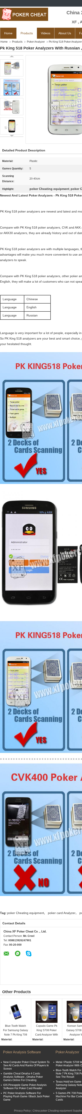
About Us (64, 33)
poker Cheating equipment (25, 913)
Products (27, 33)
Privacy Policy (22, 1110)
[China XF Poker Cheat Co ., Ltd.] (24, 14)
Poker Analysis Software (22, 1052)
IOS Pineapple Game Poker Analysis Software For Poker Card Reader (25, 1086)
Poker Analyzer (36, 41)
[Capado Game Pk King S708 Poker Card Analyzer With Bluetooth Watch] (46, 1012)
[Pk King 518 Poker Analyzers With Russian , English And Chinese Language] (11, 67)
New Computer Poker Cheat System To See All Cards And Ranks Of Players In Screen (26, 1065)
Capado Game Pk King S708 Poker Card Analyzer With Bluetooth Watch (46, 1030)
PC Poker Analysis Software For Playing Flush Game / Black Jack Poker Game (26, 1096)
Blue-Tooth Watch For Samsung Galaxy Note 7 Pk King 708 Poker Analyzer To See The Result (15, 1030)
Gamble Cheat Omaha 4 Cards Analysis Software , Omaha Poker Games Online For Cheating (23, 1077)
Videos (45, 33)
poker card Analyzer (61, 913)
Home (8, 33)
